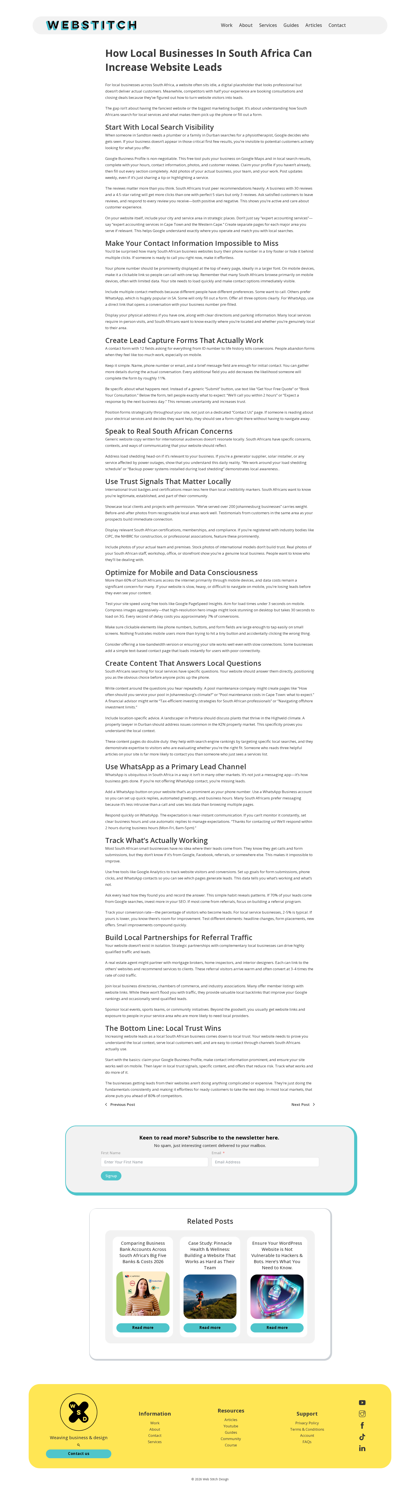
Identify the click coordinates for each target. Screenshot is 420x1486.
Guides (291, 25)
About (246, 25)
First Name (111, 1152)
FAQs (307, 1441)
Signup (111, 1175)
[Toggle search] (78, 1445)
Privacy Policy (307, 1422)
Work (227, 25)
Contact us (78, 1453)
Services (268, 25)
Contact (337, 25)
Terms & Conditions (307, 1429)
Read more (143, 1327)
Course (231, 1445)
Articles (313, 25)
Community (231, 1438)
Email (216, 1152)
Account (307, 1435)
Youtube (231, 1425)
